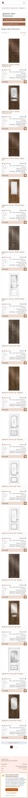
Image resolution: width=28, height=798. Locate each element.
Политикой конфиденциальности (12, 786)
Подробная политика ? (10, 795)
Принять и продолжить (12, 789)
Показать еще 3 (13, 742)
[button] (14, 24)
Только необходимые (11, 792)
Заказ (2, 770)
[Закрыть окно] (26, 775)
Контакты (25, 769)
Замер (2, 768)
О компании (3, 766)
